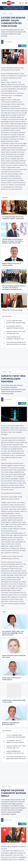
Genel (9, 786)
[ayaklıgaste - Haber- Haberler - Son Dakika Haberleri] (8, 3)
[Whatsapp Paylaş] (25, 45)
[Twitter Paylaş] (22, 45)
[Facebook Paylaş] (19, 45)
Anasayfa (4, 13)
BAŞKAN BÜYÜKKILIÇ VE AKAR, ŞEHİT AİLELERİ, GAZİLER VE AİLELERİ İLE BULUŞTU (14, 7)
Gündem (10, 13)
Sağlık (9, 372)
